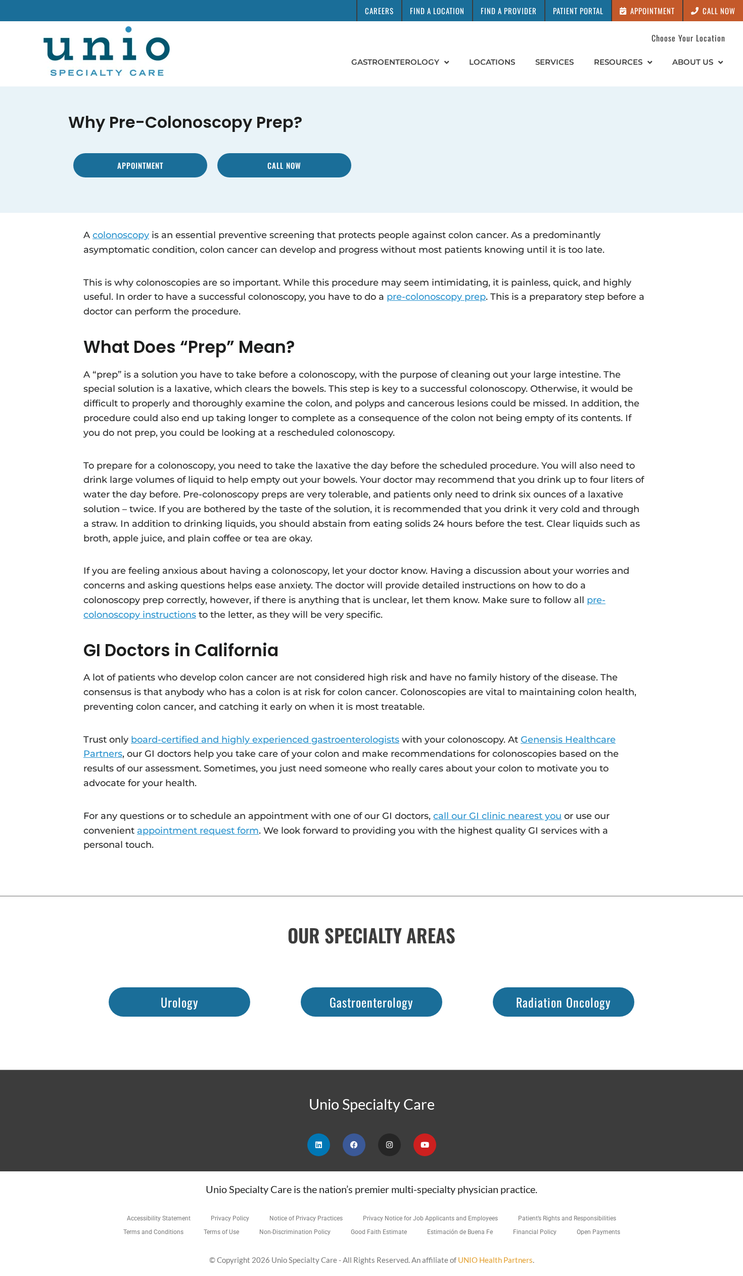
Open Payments (598, 1232)
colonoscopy (120, 235)
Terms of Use (221, 1232)
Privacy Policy (230, 1218)
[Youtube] (424, 1144)
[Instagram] (389, 1144)
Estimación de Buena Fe (460, 1232)
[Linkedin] (318, 1144)
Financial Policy (534, 1232)
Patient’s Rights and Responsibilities (567, 1218)
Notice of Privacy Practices (306, 1218)
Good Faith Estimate (379, 1232)
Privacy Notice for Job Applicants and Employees (430, 1218)
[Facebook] (354, 1144)
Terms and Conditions (153, 1232)
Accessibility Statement (159, 1218)
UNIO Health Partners (495, 1259)
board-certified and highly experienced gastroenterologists (265, 739)
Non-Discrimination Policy (295, 1232)
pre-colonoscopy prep (436, 296)
